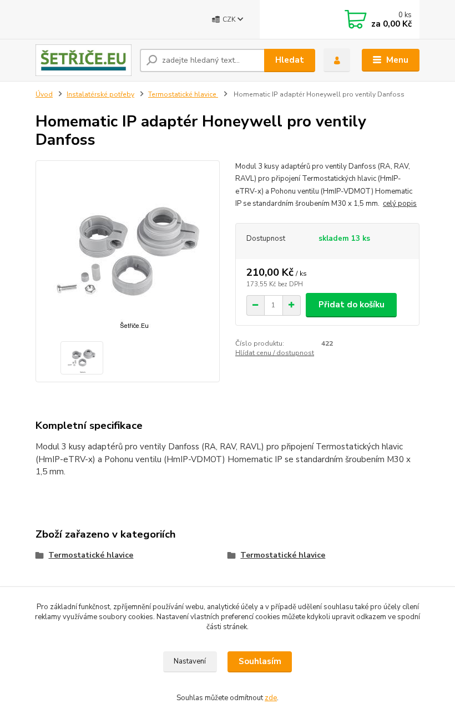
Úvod (44, 94)
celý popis (400, 204)
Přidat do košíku (351, 304)
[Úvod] (84, 60)
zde (271, 698)
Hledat (289, 59)
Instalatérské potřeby (100, 94)
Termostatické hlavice (183, 94)
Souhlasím (260, 661)
